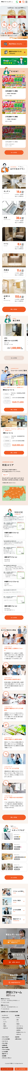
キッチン (5, 1022)
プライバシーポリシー (7, 1058)
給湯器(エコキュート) (21, 1032)
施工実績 (17, 1015)
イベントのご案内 (6, 1039)
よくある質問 (5, 1051)
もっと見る (14, 152)
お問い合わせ (18, 1039)
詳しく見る (14, 309)
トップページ (5, 1015)
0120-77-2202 (6, 1002)
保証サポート (5, 1053)
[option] (14, 337)
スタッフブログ (5, 1037)
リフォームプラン (5, 1017)
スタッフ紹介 (5, 1043)
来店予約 (17, 1037)
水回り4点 (5, 1028)
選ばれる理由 (5, 1047)
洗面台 (4, 1026)
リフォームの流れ (6, 1049)
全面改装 (18, 1030)
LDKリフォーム (19, 1026)
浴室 (4, 1024)
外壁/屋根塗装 (19, 1028)
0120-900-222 (6, 1008)
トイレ (4, 1019)
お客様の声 (4, 1045)
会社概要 (4, 1056)
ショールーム (5, 1041)
